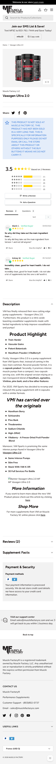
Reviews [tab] (9, 211)
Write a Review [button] (29, 196)
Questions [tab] (26, 211)
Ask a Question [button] (29, 202)
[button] (46, 10)
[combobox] (28, 18)
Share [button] (10, 248)
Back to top (28, 634)
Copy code (34, 36)
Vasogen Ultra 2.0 (16, 45)
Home (5, 45)
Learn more (38, 2)
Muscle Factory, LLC (11, 91)
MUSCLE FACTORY (16, 757)
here (27, 500)
